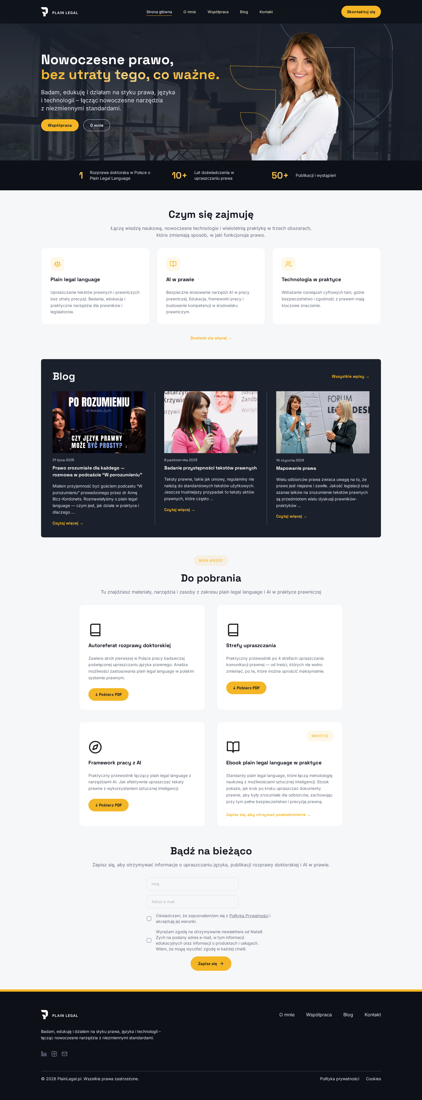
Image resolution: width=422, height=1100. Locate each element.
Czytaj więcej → (68, 523)
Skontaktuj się (361, 11)
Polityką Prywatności (248, 915)
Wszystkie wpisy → (350, 376)
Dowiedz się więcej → (211, 337)
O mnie (189, 11)
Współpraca (218, 11)
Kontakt (266, 11)
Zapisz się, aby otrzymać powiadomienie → (268, 814)
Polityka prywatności (339, 1078)
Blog (244, 11)
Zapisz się (207, 963)
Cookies (373, 1078)
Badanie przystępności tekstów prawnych (210, 468)
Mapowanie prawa (296, 468)
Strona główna (159, 11)
